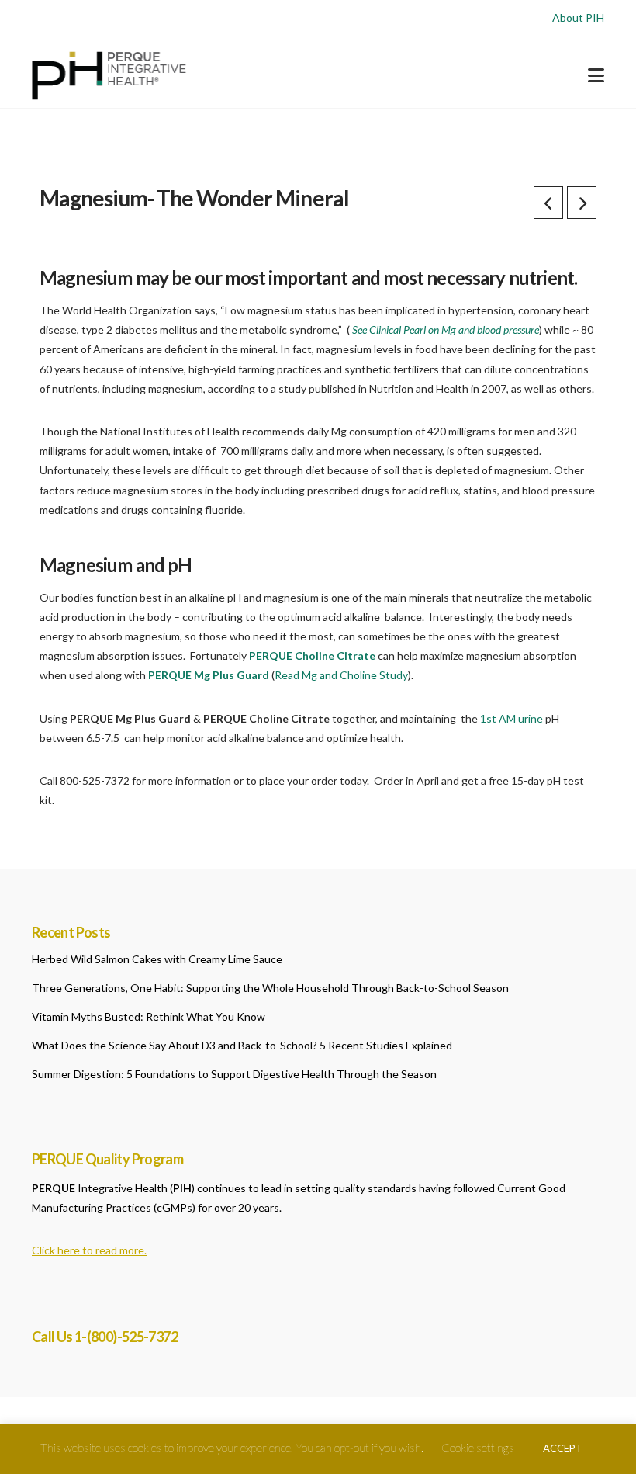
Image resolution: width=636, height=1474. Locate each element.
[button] (596, 75)
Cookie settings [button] (477, 1448)
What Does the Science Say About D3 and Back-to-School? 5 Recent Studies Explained (242, 1045)
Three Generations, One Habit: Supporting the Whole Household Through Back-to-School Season (270, 987)
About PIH (578, 17)
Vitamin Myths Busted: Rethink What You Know (148, 1016)
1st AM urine (512, 718)
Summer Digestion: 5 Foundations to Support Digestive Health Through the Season (234, 1073)
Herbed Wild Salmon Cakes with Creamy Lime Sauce (157, 959)
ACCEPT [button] (562, 1448)
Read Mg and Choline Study (341, 675)
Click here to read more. (89, 1250)
